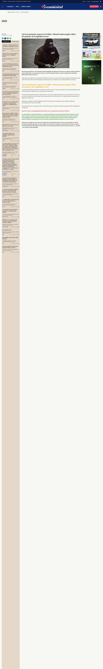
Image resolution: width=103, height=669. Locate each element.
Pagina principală (11, 12)
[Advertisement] (18, 22)
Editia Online (26, 6)
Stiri (17, 6)
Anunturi (10, 6)
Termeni (89, 1)
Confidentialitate (95, 1)
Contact (84, 1)
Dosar (17, 12)
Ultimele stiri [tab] (6, 41)
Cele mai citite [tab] (15, 41)
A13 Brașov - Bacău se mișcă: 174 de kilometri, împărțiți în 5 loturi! (17, 1)
